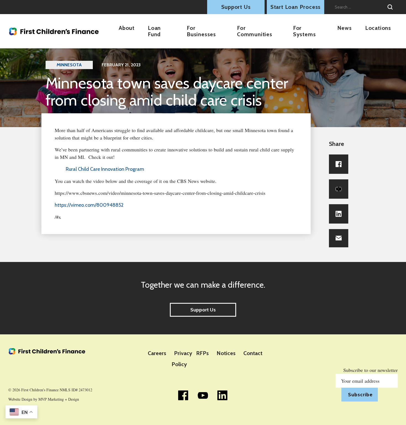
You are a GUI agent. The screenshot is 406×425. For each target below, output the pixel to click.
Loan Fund (154, 31)
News (344, 28)
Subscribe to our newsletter (370, 370)
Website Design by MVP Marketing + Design (43, 399)
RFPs (202, 353)
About (127, 28)
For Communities (254, 31)
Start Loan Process (295, 7)
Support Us (236, 7)
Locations (378, 28)
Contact (252, 353)
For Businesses (201, 31)
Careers (157, 353)
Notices (226, 353)
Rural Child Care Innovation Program (105, 169)
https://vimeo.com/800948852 (89, 205)
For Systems (304, 31)
